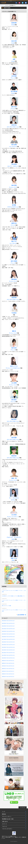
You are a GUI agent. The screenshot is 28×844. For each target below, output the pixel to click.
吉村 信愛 (14, 437)
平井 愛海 (14, 164)
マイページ (4, 824)
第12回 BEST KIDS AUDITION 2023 (8, 652)
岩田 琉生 (14, 456)
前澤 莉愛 (14, 23)
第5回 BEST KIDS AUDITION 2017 (8, 671)
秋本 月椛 (14, 41)
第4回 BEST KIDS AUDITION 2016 (8, 673)
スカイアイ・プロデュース (13, 166)
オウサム (13, 500)
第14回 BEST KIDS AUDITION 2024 (8, 647)
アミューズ (13, 78)
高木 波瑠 (14, 144)
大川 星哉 (14, 383)
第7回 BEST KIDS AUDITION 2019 (8, 665)
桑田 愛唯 (14, 279)
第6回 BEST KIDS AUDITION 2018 (8, 668)
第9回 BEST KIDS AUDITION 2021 (8, 660)
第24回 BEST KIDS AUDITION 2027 (8, 620)
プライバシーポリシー (7, 816)
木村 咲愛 (14, 76)
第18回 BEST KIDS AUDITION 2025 (8, 636)
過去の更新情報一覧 (21, 614)
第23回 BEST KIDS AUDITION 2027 (8, 623)
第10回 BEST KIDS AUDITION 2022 (8, 657)
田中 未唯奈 (14, 261)
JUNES (12, 539)
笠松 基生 (14, 400)
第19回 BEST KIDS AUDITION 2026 (8, 634)
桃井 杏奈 (14, 348)
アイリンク (13, 108)
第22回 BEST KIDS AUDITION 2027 (8, 626)
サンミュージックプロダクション (13, 368)
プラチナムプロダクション (13, 207)
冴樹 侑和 (14, 297)
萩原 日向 (14, 223)
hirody (12, 24)
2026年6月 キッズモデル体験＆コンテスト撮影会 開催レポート (13, 595)
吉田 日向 (14, 125)
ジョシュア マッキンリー (14, 537)
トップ (2, 5)
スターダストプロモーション (13, 127)
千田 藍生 (14, 313)
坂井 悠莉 (14, 185)
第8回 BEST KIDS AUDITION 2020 (8, 663)
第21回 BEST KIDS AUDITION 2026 (8, 628)
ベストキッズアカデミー (7, 828)
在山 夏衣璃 (14, 91)
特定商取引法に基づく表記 (7, 819)
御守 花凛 (14, 107)
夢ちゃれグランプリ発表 (6, 605)
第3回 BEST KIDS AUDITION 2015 (8, 676)
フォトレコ (4, 826)
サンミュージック (13, 187)
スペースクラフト (13, 146)
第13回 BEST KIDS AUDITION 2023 (8, 649)
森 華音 (14, 205)
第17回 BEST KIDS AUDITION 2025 (8, 639)
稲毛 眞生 (14, 419)
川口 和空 (14, 515)
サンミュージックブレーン (13, 516)
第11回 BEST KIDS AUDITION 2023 (8, 655)
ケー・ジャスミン (14, 498)
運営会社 (4, 814)
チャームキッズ (13, 243)
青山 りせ (14, 241)
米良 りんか (14, 558)
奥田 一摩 (14, 478)
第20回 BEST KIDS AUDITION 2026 (8, 631)
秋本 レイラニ (14, 366)
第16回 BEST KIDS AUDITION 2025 (8, 641)
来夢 (14, 59)
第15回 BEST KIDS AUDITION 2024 (8, 644)
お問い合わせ (5, 821)
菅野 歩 (14, 331)
